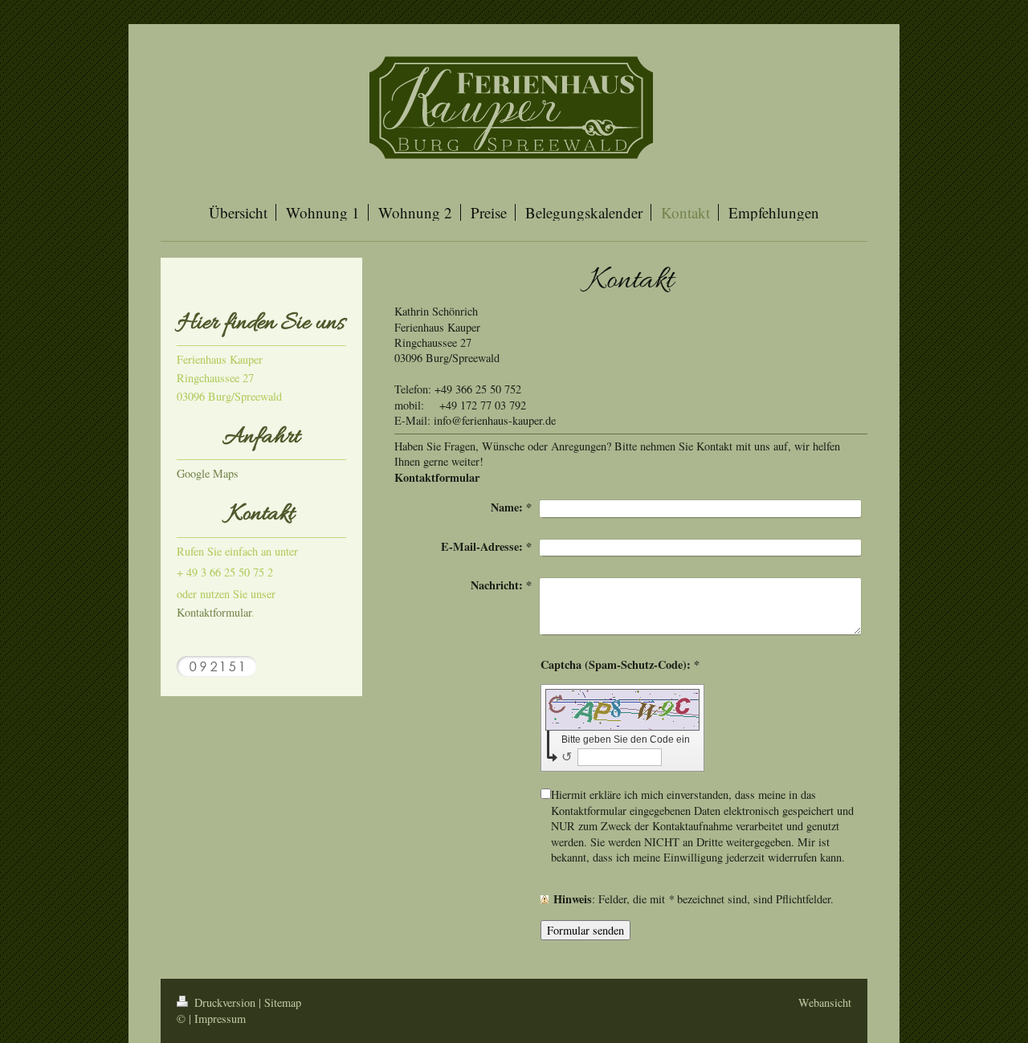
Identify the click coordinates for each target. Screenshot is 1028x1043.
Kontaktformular (214, 612)
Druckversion (225, 1002)
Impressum (220, 1018)
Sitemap (282, 1002)
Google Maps (208, 473)
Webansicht (824, 1002)
